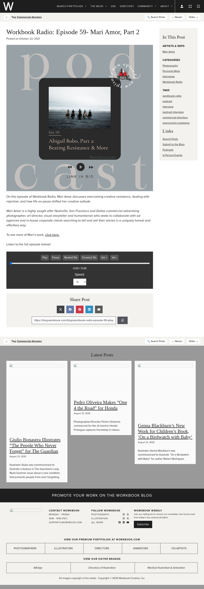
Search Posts (170, 139)
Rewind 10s (70, 257)
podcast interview (173, 112)
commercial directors (175, 117)
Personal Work (171, 71)
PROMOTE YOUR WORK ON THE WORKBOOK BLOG (102, 495)
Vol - (114, 257)
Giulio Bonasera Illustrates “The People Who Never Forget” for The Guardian (35, 445)
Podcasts (168, 150)
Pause (55, 257)
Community (145, 6)
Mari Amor (169, 51)
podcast (167, 101)
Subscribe (143, 524)
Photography (170, 65)
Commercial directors (29, 17)
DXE (113, 6)
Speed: (80, 274)
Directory (127, 6)
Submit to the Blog (174, 144)
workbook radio (172, 96)
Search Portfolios (70, 6)
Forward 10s (89, 257)
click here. (52, 235)
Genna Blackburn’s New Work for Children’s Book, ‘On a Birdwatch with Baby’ (165, 431)
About (164, 6)
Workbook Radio (172, 82)
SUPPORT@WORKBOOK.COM (65, 522)
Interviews (169, 76)
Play (44, 257)
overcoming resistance (176, 123)
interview (168, 106)
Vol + (104, 257)
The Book (97, 6)
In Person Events (172, 155)
